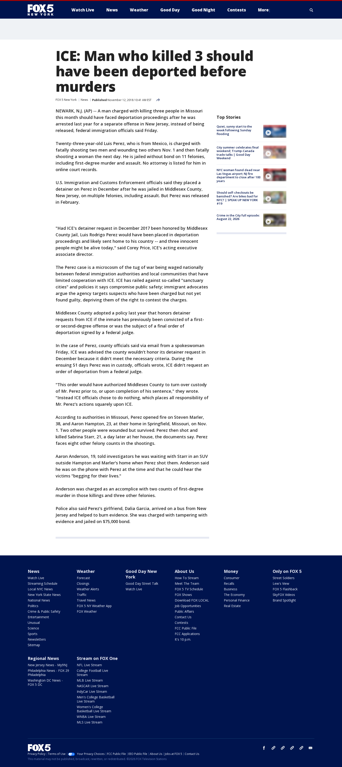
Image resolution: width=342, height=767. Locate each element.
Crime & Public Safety (44, 611)
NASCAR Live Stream (92, 686)
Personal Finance (237, 600)
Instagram (273, 748)
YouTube (292, 748)
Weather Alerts (88, 589)
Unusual (34, 622)
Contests (181, 622)
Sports (32, 634)
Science (33, 628)
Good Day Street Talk (142, 583)
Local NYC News (40, 589)
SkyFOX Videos (284, 594)
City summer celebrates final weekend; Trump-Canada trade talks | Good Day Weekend (238, 152)
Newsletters (37, 639)
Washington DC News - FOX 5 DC (45, 682)
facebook (264, 748)
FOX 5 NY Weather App (94, 606)
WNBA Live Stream (91, 716)
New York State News (44, 594)
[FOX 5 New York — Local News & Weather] (43, 10)
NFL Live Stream (89, 665)
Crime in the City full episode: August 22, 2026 (238, 217)
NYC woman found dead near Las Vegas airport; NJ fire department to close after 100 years (238, 175)
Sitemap (34, 645)
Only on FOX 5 (287, 571)
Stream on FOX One (97, 658)
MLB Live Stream (90, 680)
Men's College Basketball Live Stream (95, 699)
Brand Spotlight (284, 600)
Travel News (86, 600)
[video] (274, 131)
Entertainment (38, 617)
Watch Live (36, 578)
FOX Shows (183, 594)
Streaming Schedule (42, 583)
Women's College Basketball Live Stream (94, 709)
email (310, 748)
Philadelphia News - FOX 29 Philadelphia (48, 672)
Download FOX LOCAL (192, 600)
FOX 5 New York (66, 100)
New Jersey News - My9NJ (47, 665)
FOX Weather (87, 611)
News (84, 100)
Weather (86, 571)
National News (39, 600)
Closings (83, 583)
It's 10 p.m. (183, 639)
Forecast (83, 578)
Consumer (231, 578)
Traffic (82, 594)
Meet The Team (187, 583)
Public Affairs (184, 611)
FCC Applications (187, 634)
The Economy (234, 594)
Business (230, 589)
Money (231, 571)
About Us (184, 571)
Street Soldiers (284, 578)
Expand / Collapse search (311, 10)
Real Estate (232, 606)
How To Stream (187, 578)
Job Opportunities (188, 606)
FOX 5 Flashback (285, 589)
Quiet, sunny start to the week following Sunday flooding (234, 130)
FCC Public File (186, 628)
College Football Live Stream (92, 672)
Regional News (43, 658)
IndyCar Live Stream (92, 691)
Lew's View (281, 583)
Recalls (229, 583)
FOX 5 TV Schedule (189, 589)
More (263, 10)
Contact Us (183, 617)
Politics (33, 606)
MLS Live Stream (89, 722)
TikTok (282, 748)
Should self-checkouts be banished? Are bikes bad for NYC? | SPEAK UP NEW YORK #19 (237, 198)
